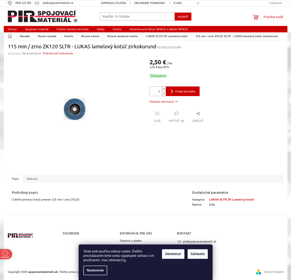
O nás (178, 3)
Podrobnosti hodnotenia (58, 53)
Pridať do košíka (185, 91)
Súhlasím (198, 254)
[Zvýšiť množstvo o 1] (164, 89)
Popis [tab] (15, 178)
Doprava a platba (113, 3)
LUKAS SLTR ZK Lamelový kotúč (231, 199)
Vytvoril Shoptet (273, 271)
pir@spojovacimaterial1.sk (199, 241)
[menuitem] (12, 29)
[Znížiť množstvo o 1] (164, 93)
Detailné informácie (162, 101)
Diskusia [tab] (32, 178)
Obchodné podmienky (150, 3)
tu (124, 260)
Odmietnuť (173, 254)
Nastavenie (95, 270)
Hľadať (183, 16)
